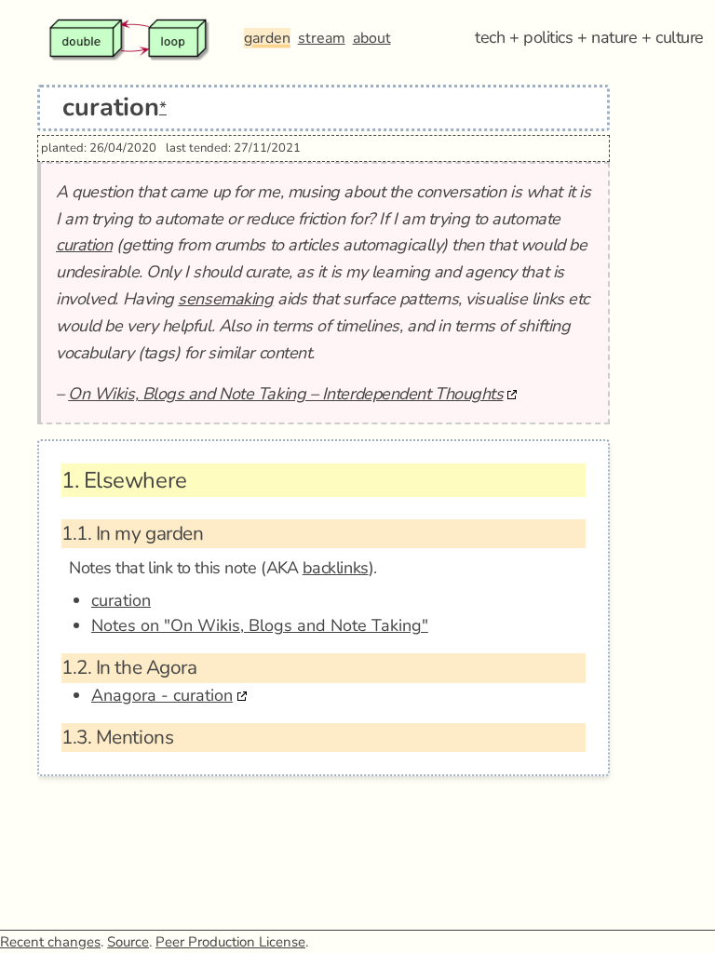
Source (128, 942)
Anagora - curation (162, 695)
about (372, 38)
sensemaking (225, 299)
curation (84, 245)
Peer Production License (230, 942)
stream (321, 38)
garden (267, 38)
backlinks (336, 568)
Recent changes (50, 942)
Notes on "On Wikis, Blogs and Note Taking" (259, 625)
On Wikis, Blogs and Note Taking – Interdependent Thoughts (285, 394)
